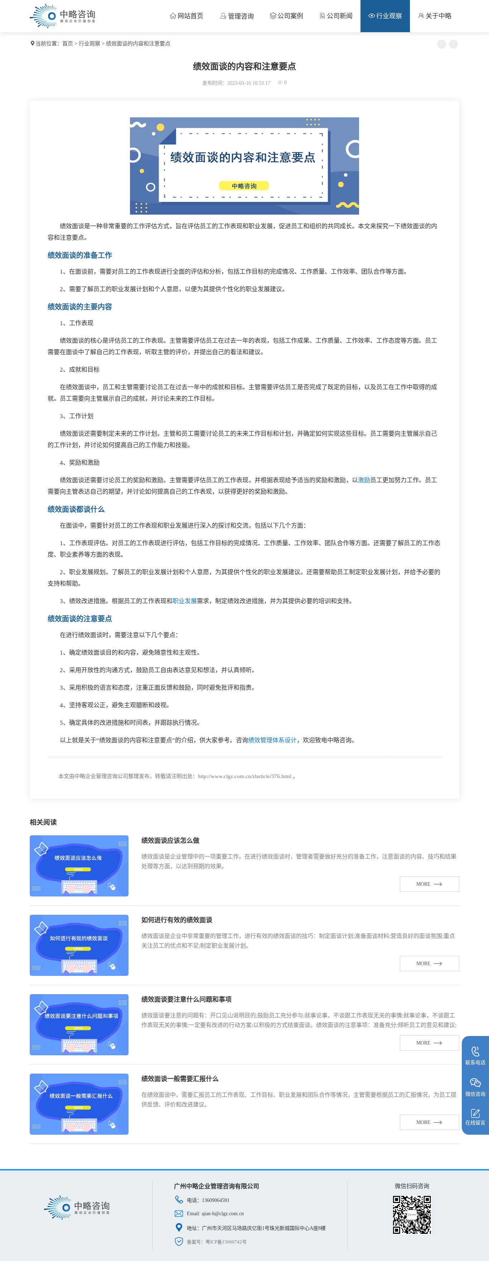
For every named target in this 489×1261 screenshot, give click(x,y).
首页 (67, 44)
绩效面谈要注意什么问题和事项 (186, 999)
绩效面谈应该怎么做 (170, 840)
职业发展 (185, 601)
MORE (423, 884)
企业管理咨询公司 (106, 776)
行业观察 (89, 44)
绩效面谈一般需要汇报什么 (180, 1078)
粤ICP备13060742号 (226, 1242)
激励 (364, 480)
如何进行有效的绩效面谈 (176, 920)
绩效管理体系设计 (272, 740)
